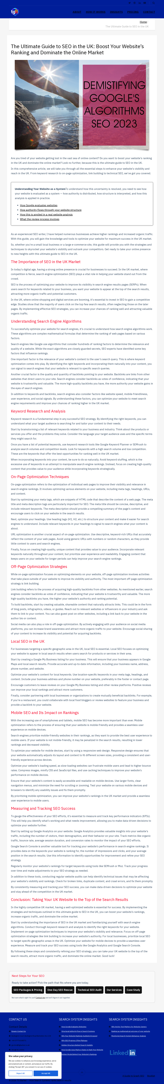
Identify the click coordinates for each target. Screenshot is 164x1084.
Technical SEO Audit (90, 990)
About (77, 12)
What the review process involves (39, 219)
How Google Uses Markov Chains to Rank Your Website (82, 1050)
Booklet (151, 1075)
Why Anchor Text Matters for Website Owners (129, 1027)
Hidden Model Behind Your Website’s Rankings (79, 1054)
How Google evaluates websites (38, 205)
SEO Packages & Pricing (28, 990)
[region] (33, 1065)
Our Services (114, 990)
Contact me (40, 998)
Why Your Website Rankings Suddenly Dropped (79, 1036)
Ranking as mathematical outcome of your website (130, 1031)
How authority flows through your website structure (50, 210)
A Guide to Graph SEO (133, 1075)
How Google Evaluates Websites (73, 1027)
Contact (149, 12)
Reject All (21, 1073)
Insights (116, 12)
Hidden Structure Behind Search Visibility (77, 1045)
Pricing (133, 12)
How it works (95, 12)
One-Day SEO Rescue (60, 990)
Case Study (133, 990)
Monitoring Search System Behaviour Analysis (128, 1036)
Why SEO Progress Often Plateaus (74, 1040)
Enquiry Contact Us (19, 1031)
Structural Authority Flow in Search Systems (78, 1031)
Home (143, 22)
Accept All (46, 1073)
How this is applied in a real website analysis (46, 214)
